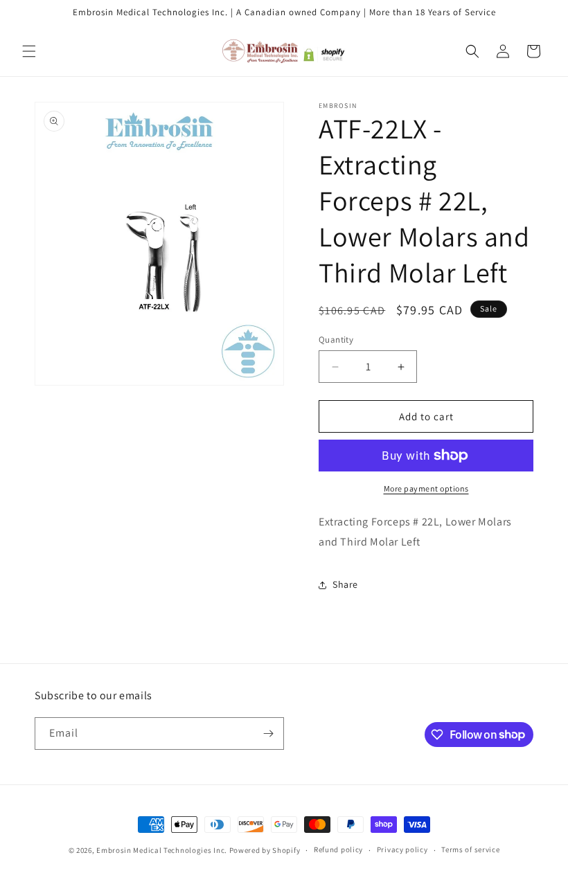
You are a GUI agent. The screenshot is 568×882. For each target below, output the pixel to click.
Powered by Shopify (265, 850)
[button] (29, 51)
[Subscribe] (268, 733)
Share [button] (345, 584)
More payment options (426, 488)
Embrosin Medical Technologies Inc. (161, 850)
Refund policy (338, 849)
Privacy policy (402, 849)
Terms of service (470, 849)
